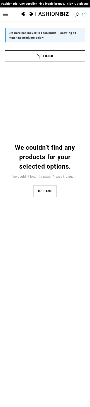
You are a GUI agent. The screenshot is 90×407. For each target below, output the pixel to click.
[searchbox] (53, 14)
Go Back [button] (45, 191)
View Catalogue (78, 3)
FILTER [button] (48, 56)
